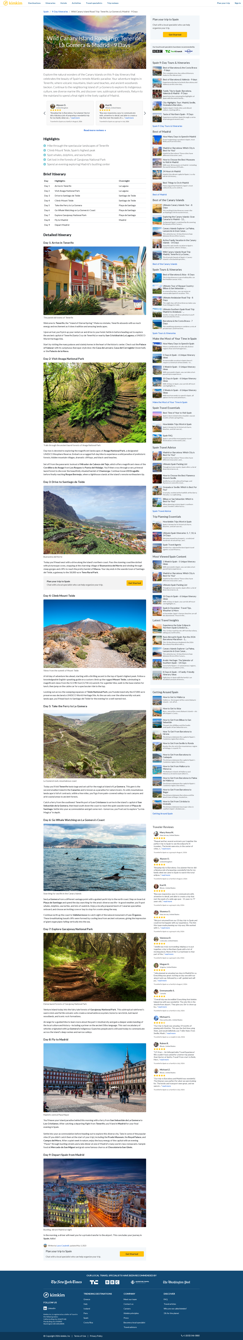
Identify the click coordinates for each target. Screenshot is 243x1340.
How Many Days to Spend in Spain (178, 343)
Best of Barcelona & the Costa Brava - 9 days (180, 68)
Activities (76, 3)
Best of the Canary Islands (165, 264)
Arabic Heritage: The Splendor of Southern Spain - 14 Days (178, 661)
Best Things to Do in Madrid (176, 182)
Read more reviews (94, 130)
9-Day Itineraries (60, 11)
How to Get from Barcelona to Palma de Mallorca (180, 779)
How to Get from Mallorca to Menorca (176, 767)
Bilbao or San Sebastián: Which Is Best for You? (178, 500)
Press (126, 1318)
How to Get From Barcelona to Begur (177, 790)
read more (75, 118)
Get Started (134, 583)
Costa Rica (88, 1322)
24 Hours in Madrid (172, 171)
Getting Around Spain (163, 813)
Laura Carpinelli (63, 1246)
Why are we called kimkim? (175, 1308)
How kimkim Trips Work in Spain (177, 424)
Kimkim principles (131, 1313)
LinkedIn (52, 1308)
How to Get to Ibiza (172, 708)
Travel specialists (94, 3)
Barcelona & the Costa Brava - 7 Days (178, 322)
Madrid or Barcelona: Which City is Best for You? (179, 149)
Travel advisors (130, 1327)
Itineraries (50, 3)
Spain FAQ (167, 435)
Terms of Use (80, 1336)
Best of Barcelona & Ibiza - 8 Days (178, 274)
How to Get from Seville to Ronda (178, 743)
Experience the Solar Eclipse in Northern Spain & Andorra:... (176, 626)
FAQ (166, 1299)
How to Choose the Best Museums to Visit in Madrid (179, 160)
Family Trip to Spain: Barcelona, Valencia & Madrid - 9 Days (177, 92)
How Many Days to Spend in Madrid (179, 136)
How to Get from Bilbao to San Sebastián (177, 721)
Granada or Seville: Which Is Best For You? (180, 488)
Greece (87, 1299)
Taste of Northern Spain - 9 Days (178, 114)
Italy (85, 1304)
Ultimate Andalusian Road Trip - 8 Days (178, 298)
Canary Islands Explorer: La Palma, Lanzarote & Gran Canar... (178, 229)
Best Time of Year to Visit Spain (177, 412)
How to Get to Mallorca (174, 697)
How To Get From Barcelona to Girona (177, 732)
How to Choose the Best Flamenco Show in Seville (179, 476)
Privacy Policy (96, 1336)
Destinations (34, 3)
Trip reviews (113, 3)
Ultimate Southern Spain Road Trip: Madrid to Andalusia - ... (179, 310)
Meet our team (130, 1299)
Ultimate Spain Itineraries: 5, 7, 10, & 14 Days (179, 534)
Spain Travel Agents (172, 544)
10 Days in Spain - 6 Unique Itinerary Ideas (179, 379)
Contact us (128, 1304)
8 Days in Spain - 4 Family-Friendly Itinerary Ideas (178, 673)
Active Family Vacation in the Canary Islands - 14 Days (179, 241)
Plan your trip (223, 3)
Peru (86, 1313)
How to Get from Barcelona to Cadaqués (177, 755)
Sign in (238, 3)
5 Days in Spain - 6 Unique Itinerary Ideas (179, 356)
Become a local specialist (134, 1322)
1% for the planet (171, 1313)
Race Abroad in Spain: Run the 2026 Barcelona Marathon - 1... (179, 638)
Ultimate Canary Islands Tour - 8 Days (177, 206)
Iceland (87, 1308)
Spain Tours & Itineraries (164, 333)
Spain (46, 11)
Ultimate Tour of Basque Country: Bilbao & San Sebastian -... (178, 287)
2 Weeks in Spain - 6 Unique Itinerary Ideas (179, 391)
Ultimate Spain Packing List (175, 464)
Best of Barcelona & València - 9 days (180, 79)
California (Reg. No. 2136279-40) (54, 1319)
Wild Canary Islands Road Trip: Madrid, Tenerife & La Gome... (177, 253)
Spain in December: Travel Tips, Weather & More (177, 609)
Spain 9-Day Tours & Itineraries (167, 126)
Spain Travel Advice (162, 511)
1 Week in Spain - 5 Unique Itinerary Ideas (179, 368)
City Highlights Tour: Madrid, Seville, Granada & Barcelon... (179, 103)
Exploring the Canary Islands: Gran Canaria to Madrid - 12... (179, 217)
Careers (127, 1308)
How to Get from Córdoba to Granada (176, 802)
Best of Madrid (160, 194)
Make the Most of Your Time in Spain (170, 402)
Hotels (63, 3)
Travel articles (170, 1304)
